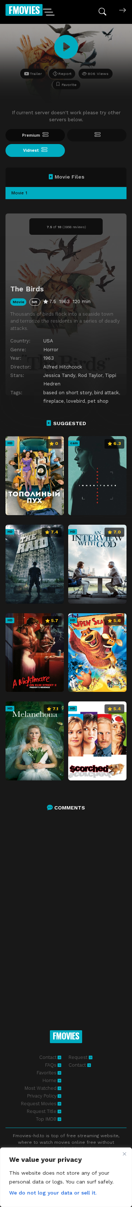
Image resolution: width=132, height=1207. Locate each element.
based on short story (67, 392)
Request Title (41, 1111)
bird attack (106, 392)
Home (49, 1080)
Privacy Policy (41, 1096)
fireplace (53, 401)
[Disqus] (66, 913)
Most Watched (40, 1088)
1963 (48, 358)
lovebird (75, 401)
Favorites (46, 1072)
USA (48, 341)
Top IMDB (46, 1119)
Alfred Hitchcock (62, 367)
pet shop (98, 401)
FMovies (24, 10)
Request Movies (38, 1103)
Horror (50, 349)
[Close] (124, 1153)
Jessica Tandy (59, 375)
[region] (66, 1177)
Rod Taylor (90, 375)
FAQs (50, 1065)
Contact (47, 1057)
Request (79, 1057)
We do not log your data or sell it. (52, 1193)
